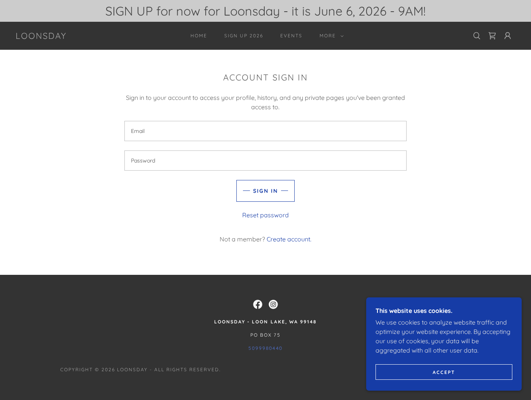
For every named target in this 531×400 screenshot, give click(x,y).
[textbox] (265, 131)
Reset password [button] (265, 215)
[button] (330, 35)
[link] (41, 36)
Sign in (265, 190)
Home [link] (198, 35)
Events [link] (291, 35)
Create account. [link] (289, 239)
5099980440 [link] (265, 348)
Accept (444, 372)
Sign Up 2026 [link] (243, 35)
